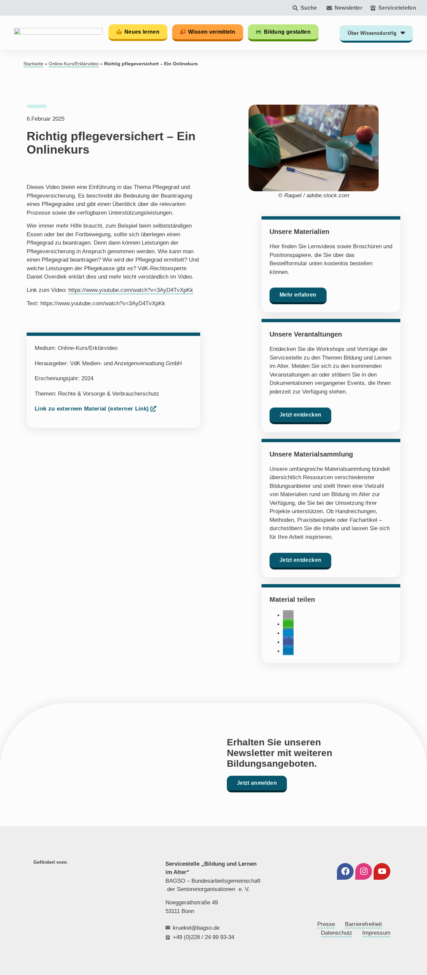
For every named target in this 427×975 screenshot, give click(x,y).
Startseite (33, 63)
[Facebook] (345, 871)
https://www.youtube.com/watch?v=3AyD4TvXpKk (130, 290)
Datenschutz (336, 933)
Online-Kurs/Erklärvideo (74, 63)
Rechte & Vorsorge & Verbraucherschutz (108, 394)
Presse (326, 924)
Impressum (376, 933)
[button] (288, 615)
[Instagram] (363, 871)
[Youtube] (382, 871)
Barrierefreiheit (363, 924)
